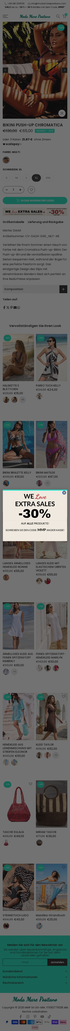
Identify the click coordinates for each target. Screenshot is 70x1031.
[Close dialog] (64, 493)
